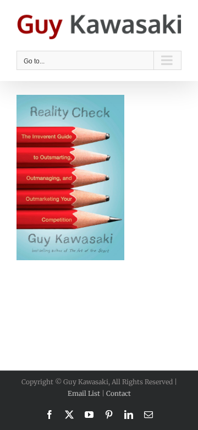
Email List (84, 393)
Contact (118, 393)
